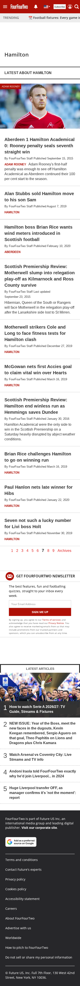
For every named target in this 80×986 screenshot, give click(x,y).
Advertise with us (18, 928)
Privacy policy (15, 879)
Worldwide (13, 938)
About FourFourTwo (19, 918)
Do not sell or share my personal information (38, 957)
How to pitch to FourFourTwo (26, 947)
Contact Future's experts (23, 869)
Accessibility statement (22, 899)
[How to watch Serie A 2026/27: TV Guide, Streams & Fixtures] (40, 694)
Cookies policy (15, 889)
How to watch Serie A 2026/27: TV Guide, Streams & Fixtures (37, 709)
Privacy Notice (56, 623)
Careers (11, 908)
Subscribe (59, 6)
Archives (64, 551)
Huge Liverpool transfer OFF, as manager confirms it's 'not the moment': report (42, 793)
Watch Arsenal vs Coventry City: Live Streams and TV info (40, 757)
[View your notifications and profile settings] (35, 6)
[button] (5, 6)
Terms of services (52, 619)
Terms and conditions (21, 860)
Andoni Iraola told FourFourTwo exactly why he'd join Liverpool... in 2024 (42, 773)
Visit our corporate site (39, 827)
